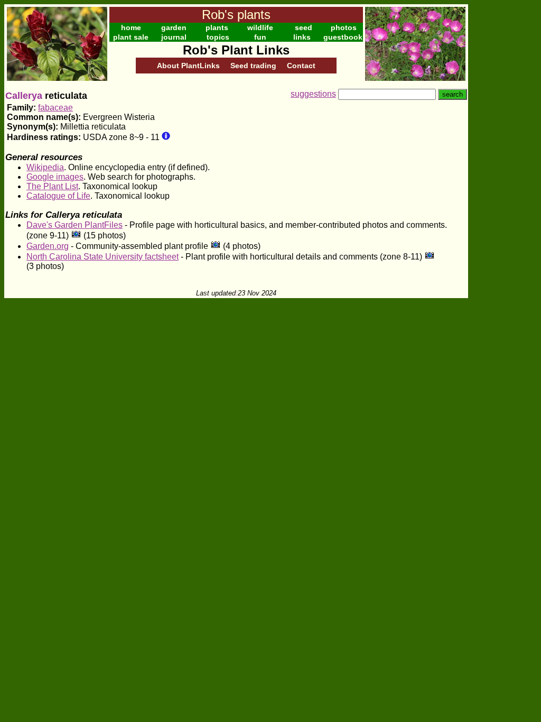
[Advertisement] (502, 162)
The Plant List (52, 186)
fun (260, 37)
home (131, 27)
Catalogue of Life (58, 195)
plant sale (130, 37)
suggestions (313, 93)
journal (173, 37)
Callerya (23, 95)
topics (218, 37)
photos (344, 27)
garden (173, 27)
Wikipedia (45, 167)
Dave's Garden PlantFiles (74, 224)
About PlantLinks (188, 65)
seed (303, 27)
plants (217, 27)
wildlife (260, 27)
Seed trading (253, 65)
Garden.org (47, 246)
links (302, 37)
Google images (54, 176)
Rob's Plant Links (236, 50)
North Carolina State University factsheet (102, 256)
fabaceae (55, 107)
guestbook (342, 37)
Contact (301, 65)
